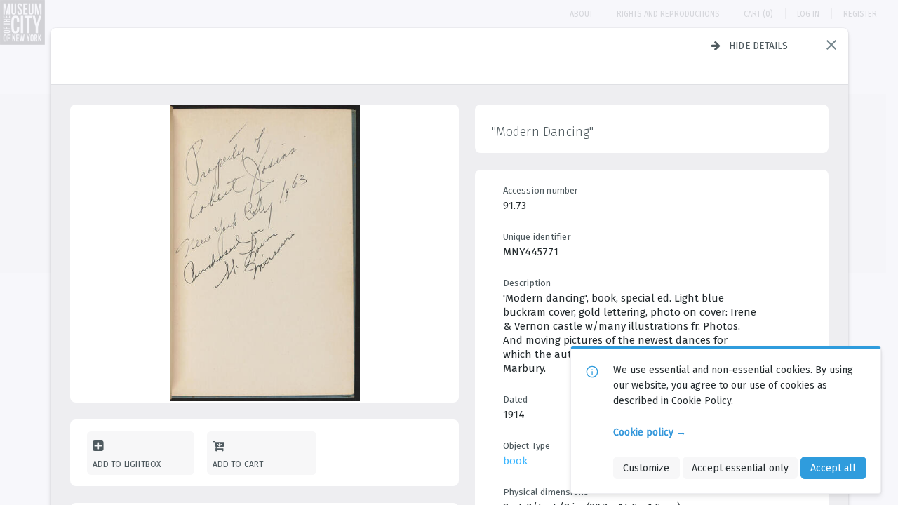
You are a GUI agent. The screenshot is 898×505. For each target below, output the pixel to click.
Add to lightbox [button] (127, 464)
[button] (831, 44)
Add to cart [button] (238, 464)
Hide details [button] (759, 45)
